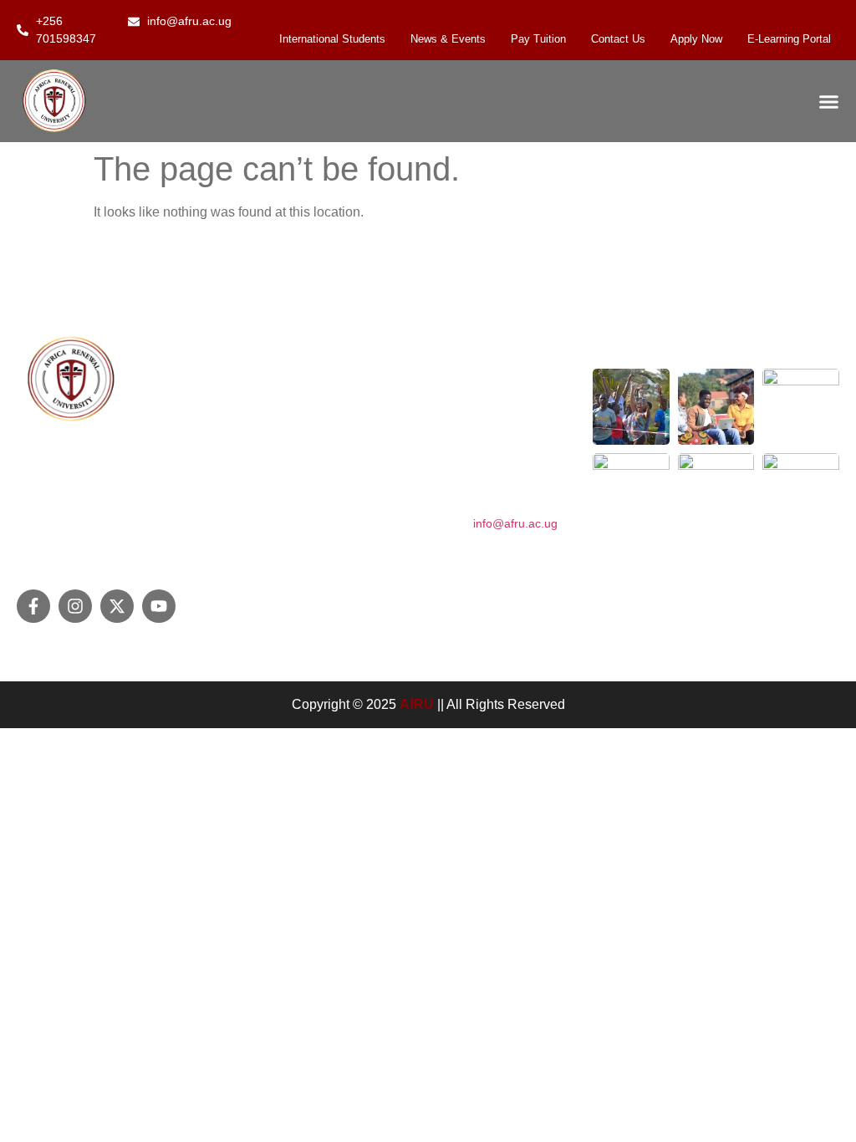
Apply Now (696, 39)
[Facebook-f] (33, 606)
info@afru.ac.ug (515, 523)
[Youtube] (159, 606)
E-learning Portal (789, 39)
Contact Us (618, 39)
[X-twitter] (117, 606)
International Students (332, 39)
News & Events (448, 39)
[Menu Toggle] (828, 101)
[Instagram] (75, 606)
